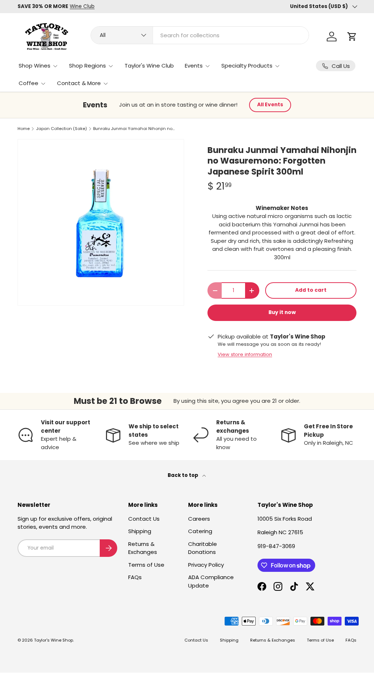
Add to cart (311, 290)
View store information (245, 354)
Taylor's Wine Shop (53, 640)
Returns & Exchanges (142, 548)
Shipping (139, 531)
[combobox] (199, 35)
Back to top (183, 475)
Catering (200, 531)
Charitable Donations (202, 548)
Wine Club (82, 6)
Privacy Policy (206, 565)
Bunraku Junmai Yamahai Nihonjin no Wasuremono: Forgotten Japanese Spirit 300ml (134, 129)
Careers (199, 519)
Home (24, 129)
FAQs (135, 577)
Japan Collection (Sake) (61, 129)
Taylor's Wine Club (149, 65)
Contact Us (144, 519)
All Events (270, 104)
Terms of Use (146, 565)
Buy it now (282, 312)
